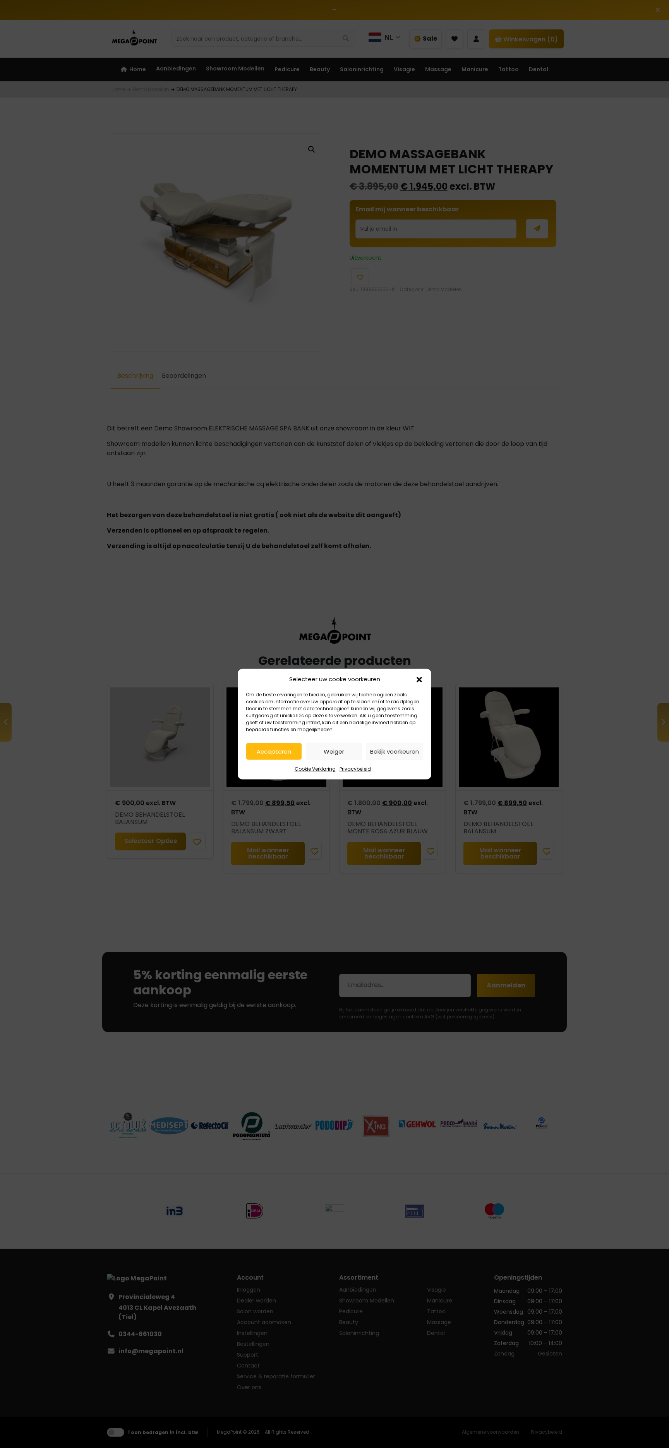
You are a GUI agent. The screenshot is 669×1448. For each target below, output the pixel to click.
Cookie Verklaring (315, 769)
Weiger (334, 751)
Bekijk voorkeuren (394, 751)
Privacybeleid (355, 769)
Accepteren (274, 751)
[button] (419, 679)
